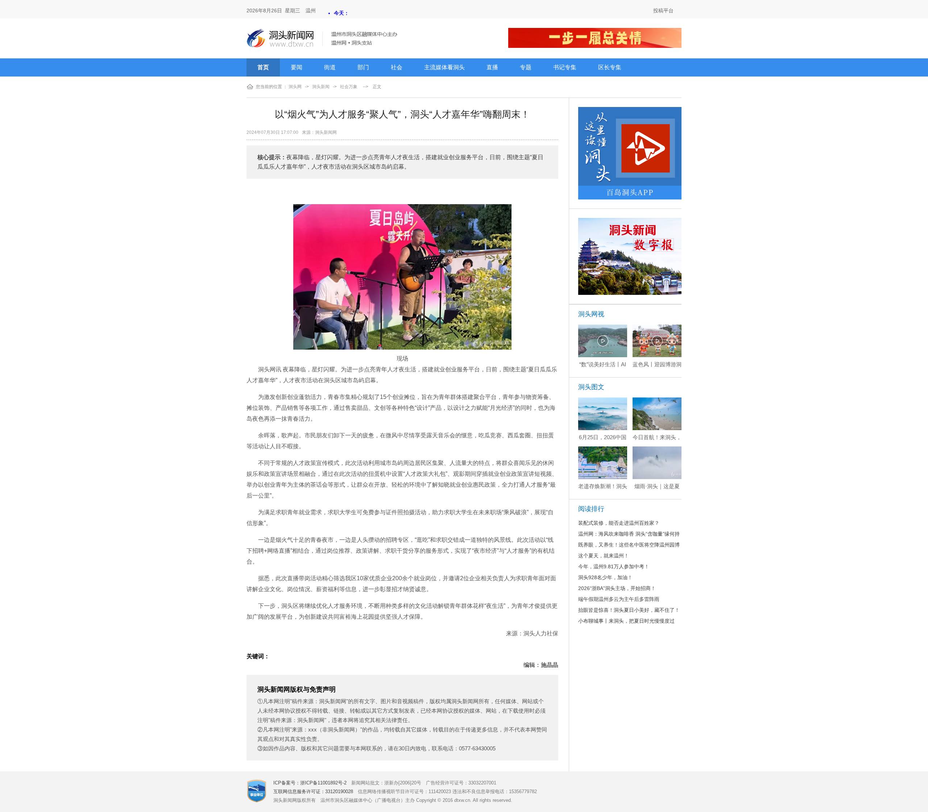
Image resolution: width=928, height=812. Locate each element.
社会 (396, 67)
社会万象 (348, 86)
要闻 (296, 67)
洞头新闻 (321, 86)
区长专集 (609, 67)
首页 (263, 67)
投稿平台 (663, 10)
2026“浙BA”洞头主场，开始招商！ (617, 588)
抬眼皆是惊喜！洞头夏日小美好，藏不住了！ (629, 610)
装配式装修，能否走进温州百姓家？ (618, 523)
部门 (363, 67)
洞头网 (295, 86)
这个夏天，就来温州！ (603, 555)
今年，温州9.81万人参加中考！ (613, 566)
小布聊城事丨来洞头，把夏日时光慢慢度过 (626, 621)
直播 (492, 67)
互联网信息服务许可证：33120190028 (313, 791)
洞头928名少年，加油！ (605, 577)
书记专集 (564, 67)
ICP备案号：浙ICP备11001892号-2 (310, 783)
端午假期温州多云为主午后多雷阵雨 (618, 599)
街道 (330, 67)
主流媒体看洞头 (444, 67)
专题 (525, 67)
